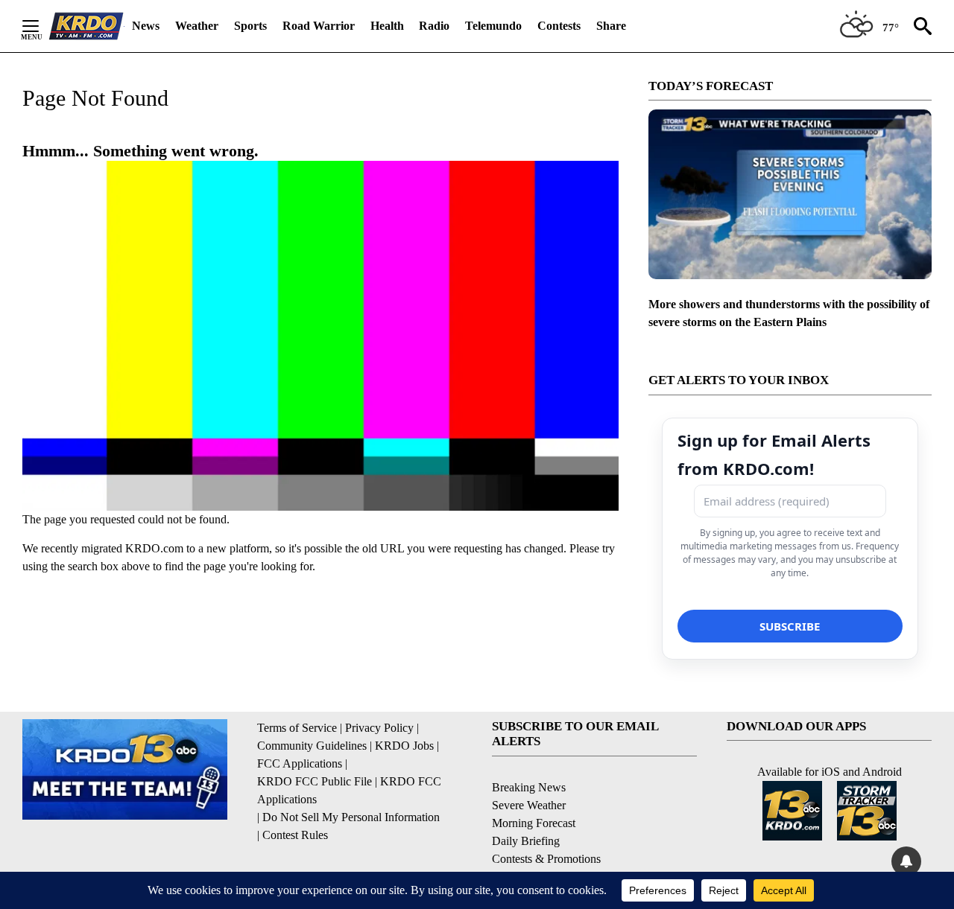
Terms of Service (297, 727)
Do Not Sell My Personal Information (351, 817)
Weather (196, 25)
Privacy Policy (379, 727)
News (145, 25)
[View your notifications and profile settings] (906, 861)
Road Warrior (318, 25)
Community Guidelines (312, 745)
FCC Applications (299, 763)
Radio (434, 25)
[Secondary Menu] (41, 26)
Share (611, 25)
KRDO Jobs (404, 745)
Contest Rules (295, 835)
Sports (250, 25)
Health (387, 25)
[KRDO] (86, 26)
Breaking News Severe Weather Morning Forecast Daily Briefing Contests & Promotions (546, 823)
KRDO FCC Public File (314, 781)
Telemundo (493, 25)
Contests (559, 25)
